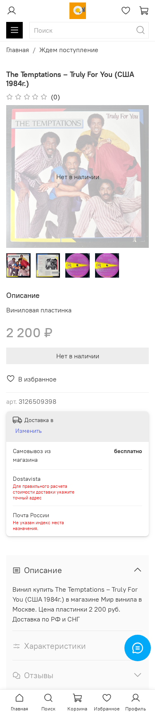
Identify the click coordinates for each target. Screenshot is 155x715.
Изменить (28, 430)
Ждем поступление (68, 50)
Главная (17, 50)
